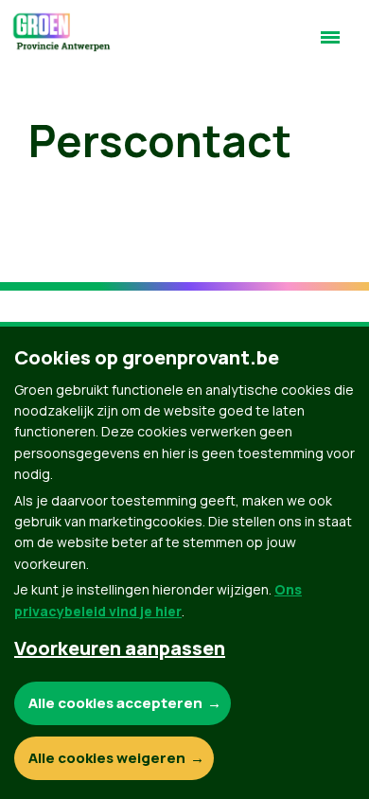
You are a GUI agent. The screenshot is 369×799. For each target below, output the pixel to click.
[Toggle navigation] (330, 45)
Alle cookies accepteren (115, 703)
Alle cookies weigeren (106, 758)
